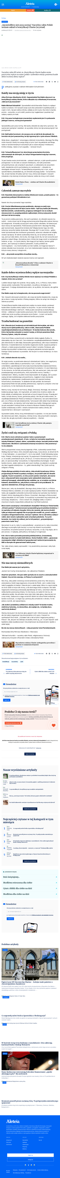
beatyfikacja (5, 661)
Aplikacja (24, 1142)
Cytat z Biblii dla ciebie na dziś (17, 888)
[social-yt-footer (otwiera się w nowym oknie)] (25, 1165)
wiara (4, 1082)
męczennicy (15, 661)
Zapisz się (6, 700)
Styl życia (8, 1142)
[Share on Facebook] (46, 81)
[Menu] (11, 4)
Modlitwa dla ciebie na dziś (16, 894)
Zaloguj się (38, 748)
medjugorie (6, 997)
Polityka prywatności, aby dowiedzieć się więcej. (42, 915)
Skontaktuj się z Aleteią (18, 1173)
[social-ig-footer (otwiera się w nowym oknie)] (34, 1165)
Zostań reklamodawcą (42, 1170)
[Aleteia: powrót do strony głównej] (30, 3)
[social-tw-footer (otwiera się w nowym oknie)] (31, 1165)
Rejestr (13, 10)
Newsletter (25, 1140)
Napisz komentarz (30, 754)
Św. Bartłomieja (35, 7)
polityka (5, 950)
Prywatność (28, 1173)
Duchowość (9, 1144)
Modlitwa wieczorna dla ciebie (17, 883)
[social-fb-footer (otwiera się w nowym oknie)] (28, 1165)
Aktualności (9, 1140)
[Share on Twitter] (52, 81)
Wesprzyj (29, 10)
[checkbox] (3, 695)
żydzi (21, 661)
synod (4, 1024)
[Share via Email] (55, 81)
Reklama (24, 1149)
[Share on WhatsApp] (57, 81)
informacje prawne (31, 1170)
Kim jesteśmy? (22, 1170)
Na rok (40, 1140)
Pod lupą (4, 18)
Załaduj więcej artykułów (30, 809)
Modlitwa (46, 10)
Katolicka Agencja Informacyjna (23, 30)
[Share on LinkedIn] (49, 81)
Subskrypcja (25, 1144)
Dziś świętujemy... (11, 877)
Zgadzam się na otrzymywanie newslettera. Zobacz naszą (22, 696)
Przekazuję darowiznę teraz (12, 723)
